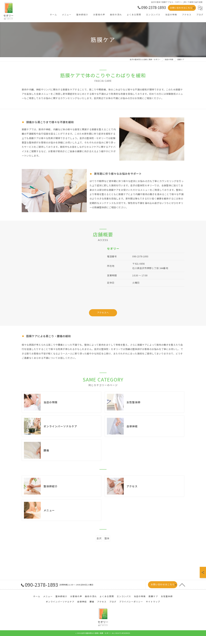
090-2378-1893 (140, 256)
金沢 (99, 538)
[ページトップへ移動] (182, 584)
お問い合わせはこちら (181, 7)
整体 (107, 538)
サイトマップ (153, 601)
